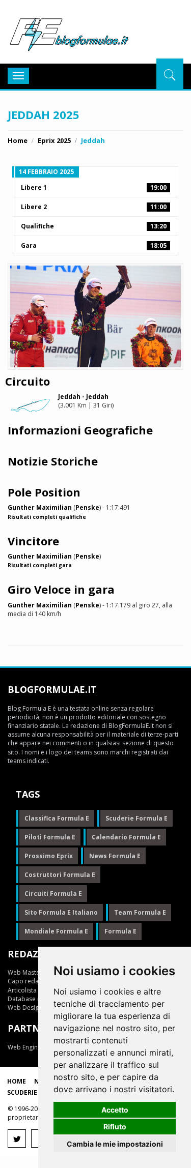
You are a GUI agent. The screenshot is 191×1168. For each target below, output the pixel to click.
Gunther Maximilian (40, 507)
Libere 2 (94, 206)
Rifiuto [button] (114, 1126)
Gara (94, 245)
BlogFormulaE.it (69, 32)
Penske (87, 507)
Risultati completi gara (40, 565)
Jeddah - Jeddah (83, 396)
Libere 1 (94, 187)
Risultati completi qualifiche (47, 516)
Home (18, 140)
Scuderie (22, 1092)
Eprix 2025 (54, 140)
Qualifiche (94, 226)
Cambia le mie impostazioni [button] (115, 1144)
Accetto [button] (114, 1109)
